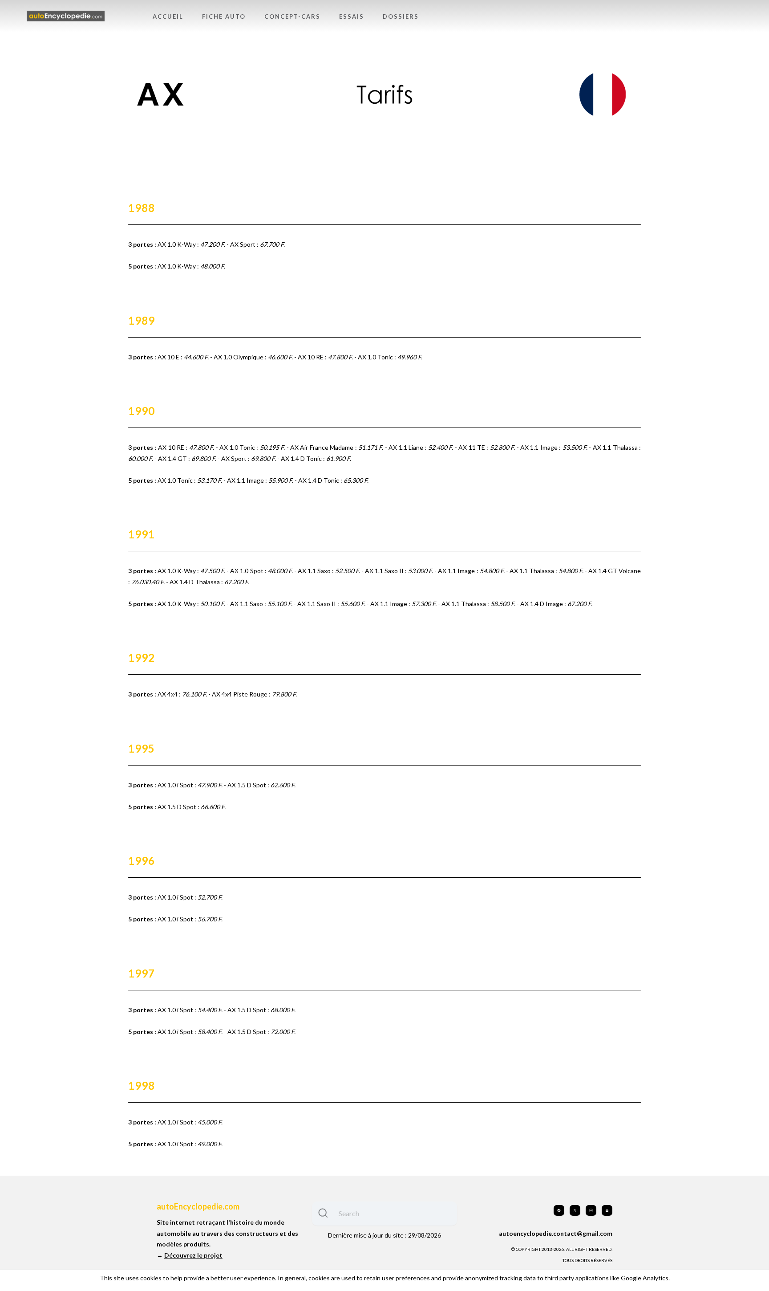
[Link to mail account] (607, 1210)
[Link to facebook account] (559, 1210)
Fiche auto (224, 16)
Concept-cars (292, 16)
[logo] (66, 16)
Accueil (168, 16)
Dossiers (401, 16)
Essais (351, 16)
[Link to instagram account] (591, 1210)
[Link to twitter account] (575, 1210)
